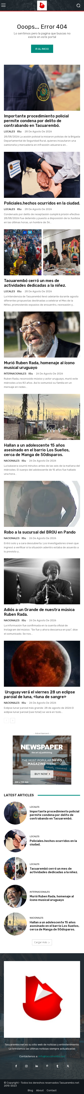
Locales (9, 131)
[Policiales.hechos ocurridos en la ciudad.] (42, 175)
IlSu (19, 131)
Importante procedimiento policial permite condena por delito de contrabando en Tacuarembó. (36, 121)
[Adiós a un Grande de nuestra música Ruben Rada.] (42, 581)
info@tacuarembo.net (51, 1056)
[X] (68, 1066)
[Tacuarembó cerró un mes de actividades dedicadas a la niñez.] (42, 252)
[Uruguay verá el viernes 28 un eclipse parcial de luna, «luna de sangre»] (42, 664)
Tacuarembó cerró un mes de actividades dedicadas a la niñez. (35, 283)
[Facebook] (16, 1066)
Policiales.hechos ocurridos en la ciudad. (42, 203)
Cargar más (40, 942)
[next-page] (12, 720)
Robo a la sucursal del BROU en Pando (40, 532)
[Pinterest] (47, 1066)
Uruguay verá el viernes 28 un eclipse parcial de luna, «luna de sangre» (39, 694)
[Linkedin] (37, 1066)
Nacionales (12, 460)
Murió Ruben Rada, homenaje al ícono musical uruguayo (52, 898)
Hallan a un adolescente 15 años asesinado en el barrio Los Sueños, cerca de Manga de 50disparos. (37, 450)
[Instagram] (26, 1066)
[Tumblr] (57, 1066)
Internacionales (15, 373)
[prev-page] (6, 720)
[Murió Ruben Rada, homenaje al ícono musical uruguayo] (42, 335)
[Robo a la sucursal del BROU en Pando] (42, 504)
